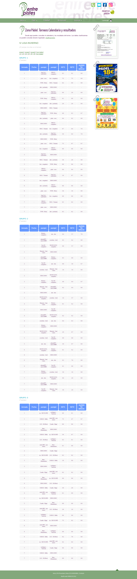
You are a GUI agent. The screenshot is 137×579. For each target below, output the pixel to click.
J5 (31, 54)
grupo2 (27, 52)
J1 (20, 54)
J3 (26, 54)
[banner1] (106, 43)
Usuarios (77, 20)
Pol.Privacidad (61, 573)
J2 (23, 54)
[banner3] (106, 113)
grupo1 (21, 52)
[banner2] (106, 78)
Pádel (34, 20)
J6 (34, 54)
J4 (28, 54)
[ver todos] (40, 52)
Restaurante (62, 20)
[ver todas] (39, 54)
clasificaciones (50, 38)
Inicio (22, 20)
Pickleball (47, 20)
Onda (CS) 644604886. (72, 573)
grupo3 (33, 52)
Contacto (81, 573)
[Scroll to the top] (117, 570)
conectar (105, 20)
